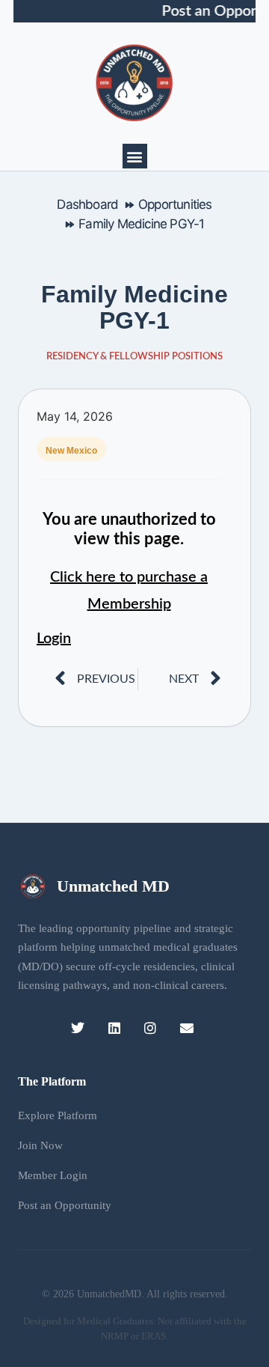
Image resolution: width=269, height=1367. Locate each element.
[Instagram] (151, 1029)
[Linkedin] (114, 1029)
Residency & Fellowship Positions (134, 357)
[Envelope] (187, 1029)
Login (54, 638)
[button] (135, 156)
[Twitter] (78, 1029)
